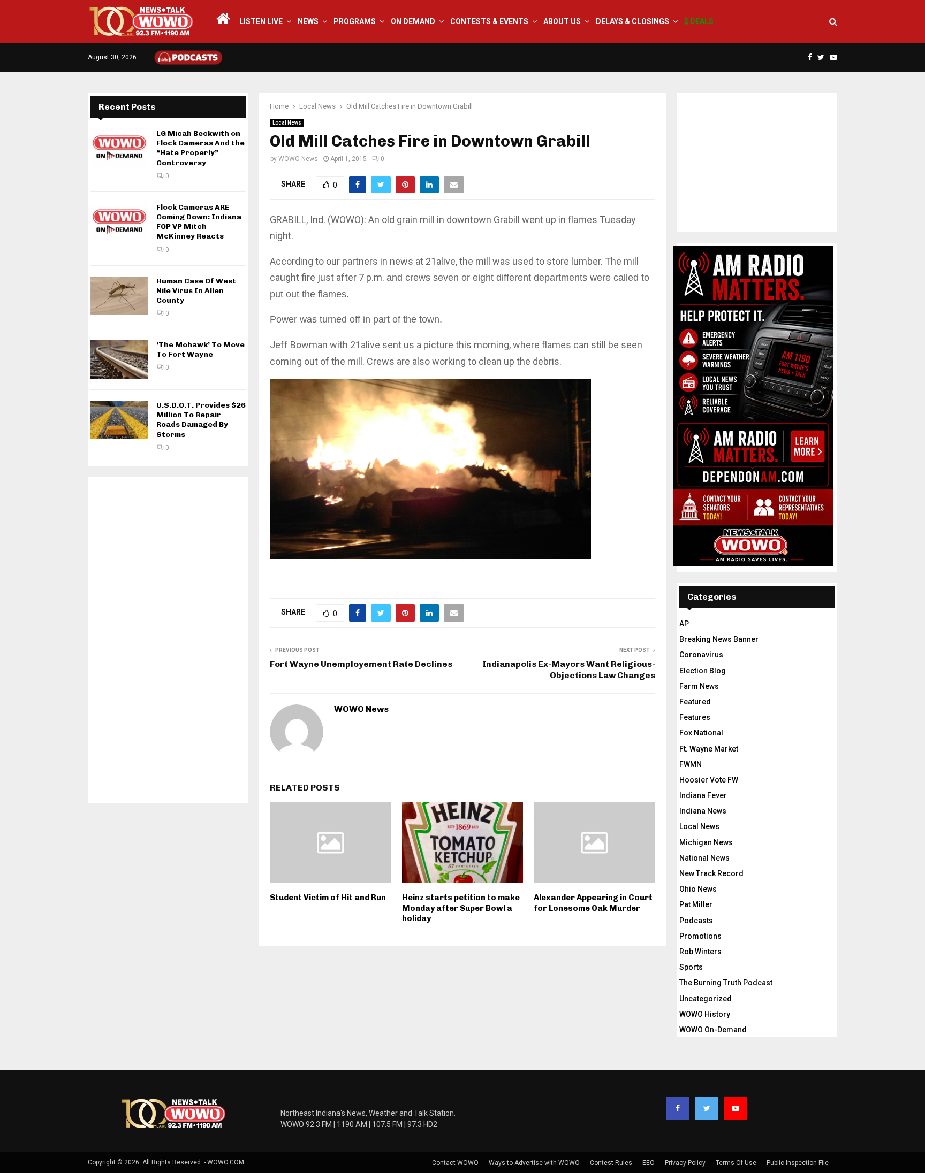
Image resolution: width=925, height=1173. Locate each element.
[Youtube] (735, 1108)
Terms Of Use (736, 1163)
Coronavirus (701, 654)
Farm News (699, 686)
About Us (562, 21)
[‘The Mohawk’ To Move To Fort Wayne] (119, 359)
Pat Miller (695, 904)
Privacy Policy (685, 1163)
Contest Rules (611, 1163)
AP (684, 623)
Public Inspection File (798, 1163)
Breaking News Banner (719, 639)
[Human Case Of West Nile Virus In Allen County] (119, 296)
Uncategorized (705, 998)
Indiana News (702, 811)
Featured (695, 701)
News (308, 21)
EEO (648, 1163)
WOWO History (704, 1014)
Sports (691, 967)
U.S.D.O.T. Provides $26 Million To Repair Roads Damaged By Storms (201, 420)
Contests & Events (489, 21)
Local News (286, 123)
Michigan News (706, 842)
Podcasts (696, 920)
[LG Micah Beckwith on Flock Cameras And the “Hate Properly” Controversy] (119, 148)
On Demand (413, 21)
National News (704, 858)
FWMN (690, 764)
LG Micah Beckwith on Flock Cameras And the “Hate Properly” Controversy (200, 148)
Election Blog (702, 670)
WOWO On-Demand (713, 1029)
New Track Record (711, 873)
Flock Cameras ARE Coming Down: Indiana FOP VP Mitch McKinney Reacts (198, 222)
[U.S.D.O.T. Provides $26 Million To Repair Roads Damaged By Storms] (119, 420)
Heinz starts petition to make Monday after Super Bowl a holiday (461, 908)
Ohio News (698, 889)
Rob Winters (700, 951)
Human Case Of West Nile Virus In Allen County (196, 291)
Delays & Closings (632, 21)
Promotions (700, 936)
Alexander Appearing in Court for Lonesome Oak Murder (593, 903)
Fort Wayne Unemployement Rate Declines (361, 664)
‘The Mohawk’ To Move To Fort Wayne (200, 349)
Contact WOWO (455, 1163)
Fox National (701, 733)
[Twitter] (706, 1108)
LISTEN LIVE (261, 21)
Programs (354, 21)
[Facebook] (677, 1108)
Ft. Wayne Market (708, 749)
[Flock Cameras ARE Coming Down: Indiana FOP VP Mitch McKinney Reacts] (119, 222)
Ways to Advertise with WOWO (534, 1163)
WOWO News (298, 159)
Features (694, 717)
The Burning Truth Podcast (725, 982)
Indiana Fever (703, 795)
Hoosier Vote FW (708, 780)
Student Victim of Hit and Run (328, 897)
